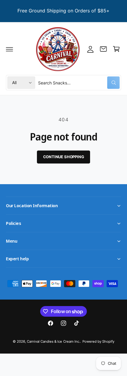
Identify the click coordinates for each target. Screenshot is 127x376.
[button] (9, 48)
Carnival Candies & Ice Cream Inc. (53, 341)
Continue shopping (63, 156)
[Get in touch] (103, 48)
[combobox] (79, 82)
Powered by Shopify (98, 341)
